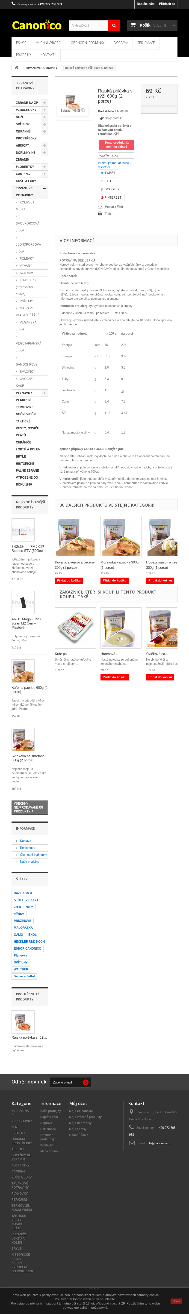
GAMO (18, 934)
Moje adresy (77, 1129)
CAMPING (23, 174)
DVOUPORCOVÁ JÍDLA (27, 227)
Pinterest (112, 197)
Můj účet (78, 1103)
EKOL (32, 934)
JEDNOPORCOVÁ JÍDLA (28, 248)
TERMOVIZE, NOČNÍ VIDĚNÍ (26, 411)
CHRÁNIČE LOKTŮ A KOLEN (28, 446)
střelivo (19, 914)
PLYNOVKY (24, 393)
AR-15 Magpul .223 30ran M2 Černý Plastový (26, 623)
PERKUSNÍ (23, 400)
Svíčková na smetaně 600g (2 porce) (28, 758)
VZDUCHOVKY (26, 110)
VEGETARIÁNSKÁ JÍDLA (28, 347)
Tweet (109, 173)
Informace (25, 828)
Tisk (108, 213)
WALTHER (21, 969)
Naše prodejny (29, 861)
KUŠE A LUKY (26, 181)
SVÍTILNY (23, 124)
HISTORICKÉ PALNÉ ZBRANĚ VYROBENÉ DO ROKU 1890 (27, 474)
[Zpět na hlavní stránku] (16, 68)
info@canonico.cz (159, 1143)
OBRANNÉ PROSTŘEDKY (26, 135)
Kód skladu (106, 111)
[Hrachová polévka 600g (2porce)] (121, 628)
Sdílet (108, 181)
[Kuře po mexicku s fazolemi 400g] (75, 628)
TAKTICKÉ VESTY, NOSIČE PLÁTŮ (27, 428)
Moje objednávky (81, 1111)
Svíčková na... (157, 654)
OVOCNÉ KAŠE (24, 382)
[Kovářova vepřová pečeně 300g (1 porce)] (75, 536)
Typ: (101, 118)
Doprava (121, 42)
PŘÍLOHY (26, 301)
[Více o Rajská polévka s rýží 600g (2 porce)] (23, 1022)
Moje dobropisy (80, 1123)
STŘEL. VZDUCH (26, 900)
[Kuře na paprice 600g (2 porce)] (23, 671)
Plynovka (20, 955)
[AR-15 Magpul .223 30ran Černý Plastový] (23, 602)
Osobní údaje (78, 1135)
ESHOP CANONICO (27, 948)
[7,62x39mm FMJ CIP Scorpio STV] (23, 530)
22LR (17, 907)
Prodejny (23, 54)
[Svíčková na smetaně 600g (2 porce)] (23, 739)
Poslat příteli (114, 207)
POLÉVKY (26, 258)
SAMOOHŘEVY (27, 364)
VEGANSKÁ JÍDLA (26, 326)
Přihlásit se (167, 4)
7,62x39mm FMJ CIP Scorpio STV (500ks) (28, 549)
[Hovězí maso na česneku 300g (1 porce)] (166, 536)
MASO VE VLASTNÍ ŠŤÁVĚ (28, 312)
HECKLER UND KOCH (29, 941)
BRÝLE (21, 456)
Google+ (111, 189)
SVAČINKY (27, 371)
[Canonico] (37, 24)
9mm (29, 907)
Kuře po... (62, 654)
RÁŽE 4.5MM (23, 893)
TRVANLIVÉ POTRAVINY (24, 192)
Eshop (21, 42)
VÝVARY (25, 266)
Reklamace (146, 42)
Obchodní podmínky (87, 42)
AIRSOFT (22, 145)
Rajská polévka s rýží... (29, 1037)
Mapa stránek (49, 1151)
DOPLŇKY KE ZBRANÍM (25, 156)
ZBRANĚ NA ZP (27, 103)
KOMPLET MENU (25, 206)
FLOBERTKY (25, 167)
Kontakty (48, 54)
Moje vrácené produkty (85, 1117)
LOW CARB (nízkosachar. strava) (26, 287)
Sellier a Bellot (24, 976)
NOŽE (20, 117)
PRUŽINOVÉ (22, 921)
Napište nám (146, 4)
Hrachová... (109, 654)
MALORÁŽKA (23, 927)
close (176, 1301)
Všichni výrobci (48, 42)
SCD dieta (26, 273)
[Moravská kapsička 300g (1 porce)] (121, 536)
